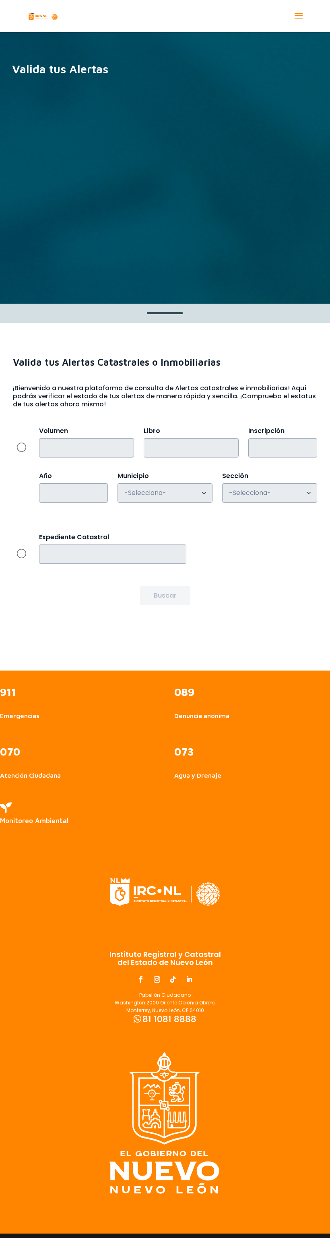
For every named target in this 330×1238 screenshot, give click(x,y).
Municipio (133, 476)
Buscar (165, 595)
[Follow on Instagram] (157, 979)
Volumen (53, 431)
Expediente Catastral (74, 537)
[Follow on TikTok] (173, 979)
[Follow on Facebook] (140, 979)
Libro (152, 431)
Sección (235, 476)
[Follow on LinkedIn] (189, 979)
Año (45, 476)
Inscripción (266, 431)
